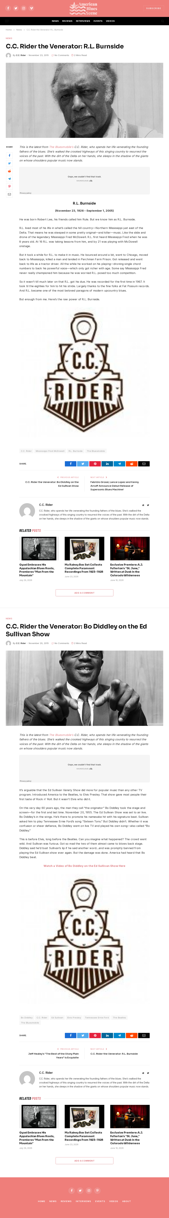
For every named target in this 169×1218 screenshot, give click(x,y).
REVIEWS (67, 21)
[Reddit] (9, 171)
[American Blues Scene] (84, 8)
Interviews (83, 1201)
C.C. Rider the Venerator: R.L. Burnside (114, 1053)
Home (41, 1201)
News (9, 38)
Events (100, 1201)
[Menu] (7, 21)
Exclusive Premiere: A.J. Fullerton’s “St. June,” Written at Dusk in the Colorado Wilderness (126, 570)
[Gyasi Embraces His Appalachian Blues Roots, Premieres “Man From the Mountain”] (39, 548)
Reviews (66, 1201)
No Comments (62, 55)
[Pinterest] (9, 186)
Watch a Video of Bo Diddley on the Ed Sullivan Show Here (84, 866)
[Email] (9, 194)
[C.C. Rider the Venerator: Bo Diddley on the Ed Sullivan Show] (84, 688)
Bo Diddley (27, 1017)
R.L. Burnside (76, 451)
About (126, 1201)
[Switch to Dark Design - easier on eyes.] (157, 21)
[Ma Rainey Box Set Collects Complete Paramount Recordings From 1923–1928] (84, 548)
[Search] (162, 21)
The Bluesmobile (96, 451)
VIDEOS (110, 21)
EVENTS (98, 21)
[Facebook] (9, 156)
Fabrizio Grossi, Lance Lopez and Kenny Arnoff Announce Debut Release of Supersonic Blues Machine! (114, 485)
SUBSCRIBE (153, 8)
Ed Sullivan (57, 1017)
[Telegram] (9, 179)
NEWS (55, 21)
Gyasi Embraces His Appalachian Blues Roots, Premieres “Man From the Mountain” (36, 570)
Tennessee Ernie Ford (97, 1017)
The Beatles (119, 1017)
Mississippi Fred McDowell (50, 451)
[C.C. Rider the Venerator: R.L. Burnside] (84, 100)
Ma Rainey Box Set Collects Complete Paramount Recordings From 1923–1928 (84, 568)
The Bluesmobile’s (61, 147)
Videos (113, 1201)
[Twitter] (9, 163)
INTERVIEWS (83, 21)
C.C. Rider (21, 55)
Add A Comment (84, 592)
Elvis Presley (74, 1017)
